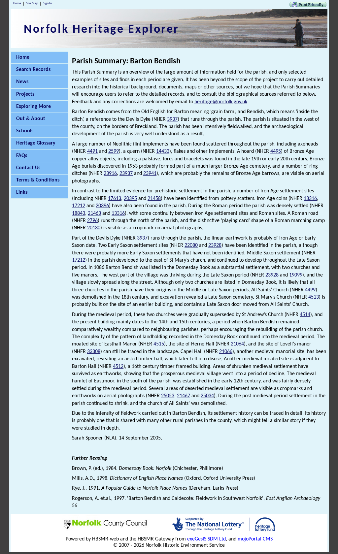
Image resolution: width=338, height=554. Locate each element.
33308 (93, 351)
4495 (275, 151)
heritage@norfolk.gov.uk (220, 102)
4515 (158, 344)
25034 (207, 396)
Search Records (33, 69)
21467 (183, 396)
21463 (94, 213)
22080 (191, 245)
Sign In (47, 3)
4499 (310, 290)
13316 (310, 198)
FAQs (21, 155)
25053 (167, 396)
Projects (25, 94)
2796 (92, 220)
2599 (113, 151)
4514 (305, 314)
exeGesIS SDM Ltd (206, 539)
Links (21, 192)
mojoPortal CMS (255, 539)
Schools (24, 131)
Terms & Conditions (37, 180)
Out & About (30, 118)
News (22, 81)
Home (17, 3)
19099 (295, 275)
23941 (149, 173)
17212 (78, 206)
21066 (225, 351)
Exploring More (33, 106)
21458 (154, 198)
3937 (172, 119)
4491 (92, 151)
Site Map (32, 3)
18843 (78, 213)
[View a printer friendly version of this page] (307, 6)
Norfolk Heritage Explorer (101, 30)
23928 (214, 245)
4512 (118, 366)
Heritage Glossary (35, 143)
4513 (313, 297)
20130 (93, 228)
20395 (130, 198)
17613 (114, 198)
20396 (102, 206)
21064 (237, 344)
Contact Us (28, 168)
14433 (162, 151)
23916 (110, 173)
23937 (126, 173)
